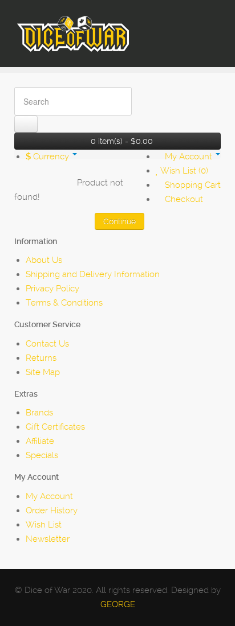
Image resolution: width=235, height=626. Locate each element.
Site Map (43, 372)
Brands (39, 412)
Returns (41, 358)
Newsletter (48, 539)
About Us (44, 260)
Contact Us (47, 344)
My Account (49, 496)
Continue (119, 221)
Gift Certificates (55, 427)
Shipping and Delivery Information (93, 274)
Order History (52, 510)
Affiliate (40, 441)
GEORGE (117, 604)
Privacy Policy (52, 288)
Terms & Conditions (64, 303)
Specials (42, 455)
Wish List (44, 525)
